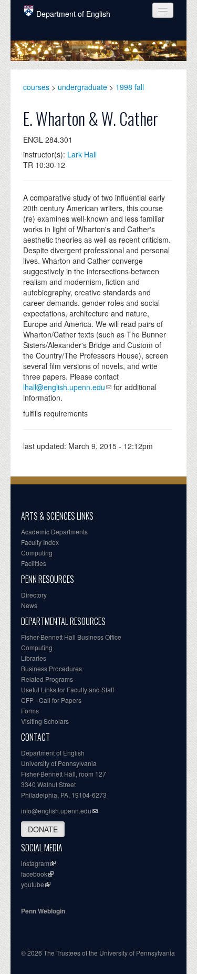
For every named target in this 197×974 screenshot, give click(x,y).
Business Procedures (51, 668)
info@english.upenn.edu (56, 810)
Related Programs (47, 678)
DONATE (43, 829)
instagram (35, 863)
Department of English (73, 13)
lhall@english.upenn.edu (64, 387)
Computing (37, 552)
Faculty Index (40, 542)
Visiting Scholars (45, 721)
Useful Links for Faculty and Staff (67, 689)
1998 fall (130, 87)
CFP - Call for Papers (51, 699)
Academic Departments (54, 531)
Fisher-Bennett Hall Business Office (71, 636)
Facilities (33, 563)
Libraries (33, 657)
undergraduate (82, 87)
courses (36, 87)
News (29, 605)
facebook (34, 873)
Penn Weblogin (43, 911)
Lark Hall (82, 154)
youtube (32, 884)
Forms (30, 710)
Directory (34, 594)
